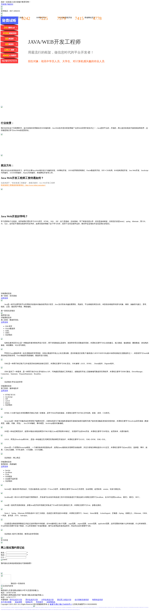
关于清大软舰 (6, 602)
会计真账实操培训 (82, 600)
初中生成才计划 (16, 600)
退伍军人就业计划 (64, 600)
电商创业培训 (97, 600)
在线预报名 (51, 602)
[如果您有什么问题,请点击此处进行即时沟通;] (9, 40)
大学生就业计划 (47, 600)
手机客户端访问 (7, 4)
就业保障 (18, 602)
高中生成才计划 (31, 600)
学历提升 (39, 602)
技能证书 (29, 602)
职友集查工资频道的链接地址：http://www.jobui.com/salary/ (23, 185)
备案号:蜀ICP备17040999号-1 (61, 604)
